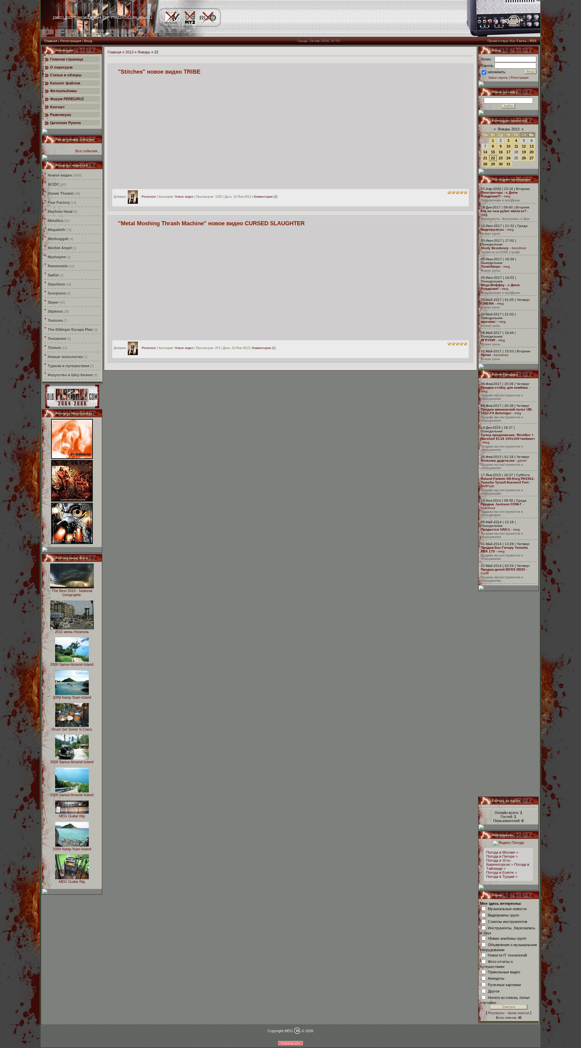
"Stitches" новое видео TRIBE (159, 71)
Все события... (87, 151)
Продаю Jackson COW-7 (501, 504)
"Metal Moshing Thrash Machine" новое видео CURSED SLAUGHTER (211, 223)
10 (508, 146)
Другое (494, 991)
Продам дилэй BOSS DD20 (503, 569)
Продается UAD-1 (495, 529)
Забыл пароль (498, 77)
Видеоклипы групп (503, 915)
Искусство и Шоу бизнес (70, 375)
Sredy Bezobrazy (495, 248)
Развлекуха (60, 115)
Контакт (57, 107)
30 (501, 164)
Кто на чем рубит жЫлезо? (503, 211)
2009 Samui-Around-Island (71, 664)
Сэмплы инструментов (507, 921)
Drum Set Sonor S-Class (72, 729)
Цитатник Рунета (65, 123)
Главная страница (66, 59)
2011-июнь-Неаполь (72, 632)
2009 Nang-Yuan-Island (72, 697)
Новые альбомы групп (507, 938)
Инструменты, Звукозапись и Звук (505, 219)
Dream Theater (61, 193)
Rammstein (58, 266)
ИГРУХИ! (488, 340)
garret (522, 460)
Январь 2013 (508, 129)
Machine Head (60, 211)
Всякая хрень (490, 233)
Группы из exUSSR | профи (500, 252)
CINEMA (487, 303)
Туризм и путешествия (68, 366)
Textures (55, 320)
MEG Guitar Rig (72, 816)
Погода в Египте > (501, 872)
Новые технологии (65, 357)
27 (532, 158)
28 (485, 164)
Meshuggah (58, 239)
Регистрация (70, 41)
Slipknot (55, 311)
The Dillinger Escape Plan (70, 329)
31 (508, 164)
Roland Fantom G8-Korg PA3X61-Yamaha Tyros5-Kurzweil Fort (508, 480)
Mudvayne (57, 257)
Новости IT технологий (507, 955)
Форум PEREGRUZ (67, 99)
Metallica (55, 221)
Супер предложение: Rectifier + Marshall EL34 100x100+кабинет (508, 436)
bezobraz (519, 248)
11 (516, 146)
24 (508, 158)
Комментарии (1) (264, 348)
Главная (50, 41)
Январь (144, 52)
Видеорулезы (492, 229)
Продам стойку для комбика (504, 387)
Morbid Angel (60, 248)
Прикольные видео (504, 972)
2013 (129, 52)
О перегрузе (61, 67)
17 (508, 152)
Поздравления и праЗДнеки (500, 200)
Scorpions (57, 293)
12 (524, 146)
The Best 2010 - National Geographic (72, 593)
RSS (533, 41)
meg (507, 196)
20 (532, 152)
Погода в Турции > (501, 877)
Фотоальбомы (63, 91)
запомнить (496, 72)
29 (493, 164)
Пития (486, 355)
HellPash (488, 486)
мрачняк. (488, 321)
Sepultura (56, 284)
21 (485, 158)
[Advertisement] (509, 693)
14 (485, 152)
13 (532, 146)
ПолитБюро (490, 266)
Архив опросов (518, 1013)
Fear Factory (59, 202)
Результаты (496, 1013)
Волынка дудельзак (497, 460)
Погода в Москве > (502, 852)
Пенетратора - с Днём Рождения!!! (499, 194)
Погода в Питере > (502, 856)
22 (493, 158)
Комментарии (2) (265, 196)
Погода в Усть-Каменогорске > (499, 862)
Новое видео (60, 175)
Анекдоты (496, 978)
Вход (88, 41)
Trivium (54, 348)
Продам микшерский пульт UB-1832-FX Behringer (506, 411)
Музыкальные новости (507, 908)
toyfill (485, 573)
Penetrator (149, 196)
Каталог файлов (65, 83)
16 (501, 152)
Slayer (53, 302)
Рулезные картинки (504, 984)
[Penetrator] (135, 196)
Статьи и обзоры (65, 75)
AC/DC (54, 184)
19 (524, 152)
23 (501, 158)
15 (493, 152)
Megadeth (56, 230)
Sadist (53, 275)
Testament (57, 339)
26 (524, 158)
